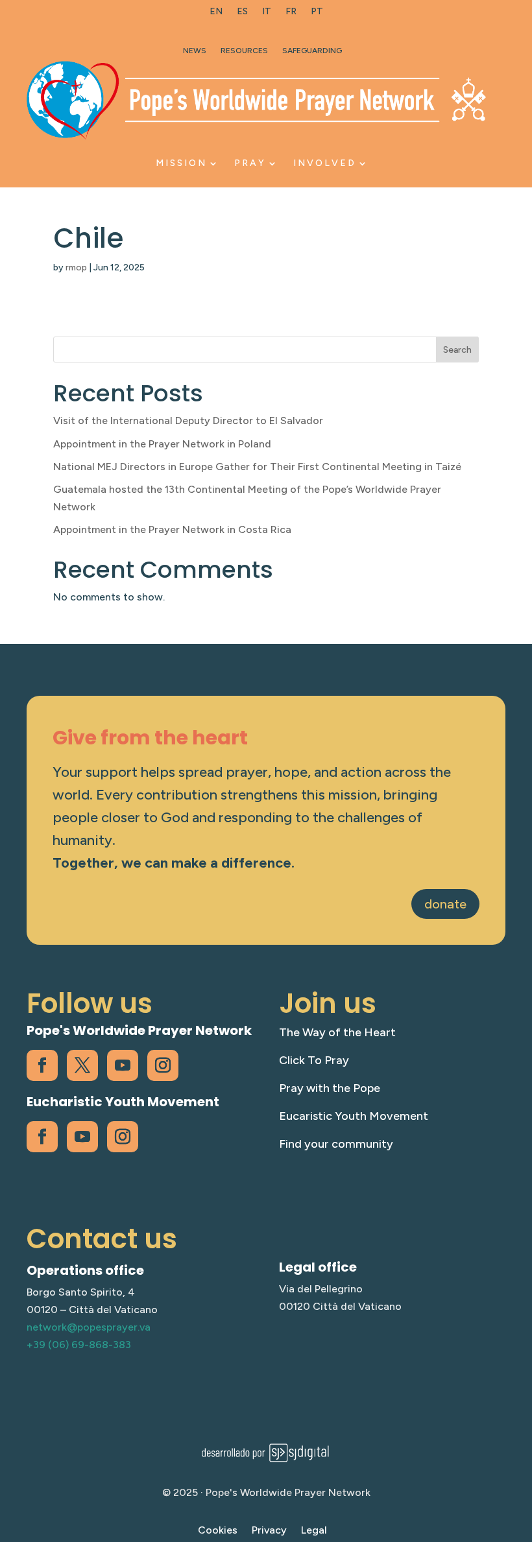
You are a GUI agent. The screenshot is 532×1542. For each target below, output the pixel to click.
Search (457, 349)
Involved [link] (324, 163)
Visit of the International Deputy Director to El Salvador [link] (188, 420)
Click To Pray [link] (314, 1060)
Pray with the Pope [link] (329, 1088)
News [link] (194, 50)
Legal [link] (314, 1531)
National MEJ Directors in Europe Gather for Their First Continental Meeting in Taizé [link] (257, 466)
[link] (216, 14)
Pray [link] (250, 163)
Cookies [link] (217, 1531)
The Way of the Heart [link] (337, 1032)
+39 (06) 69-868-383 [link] (79, 1344)
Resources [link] (244, 50)
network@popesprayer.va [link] (89, 1327)
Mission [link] (181, 163)
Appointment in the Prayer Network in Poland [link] (162, 444)
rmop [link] (76, 267)
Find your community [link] (336, 1144)
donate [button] (445, 904)
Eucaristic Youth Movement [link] (353, 1116)
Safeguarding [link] (312, 50)
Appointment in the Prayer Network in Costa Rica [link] (172, 529)
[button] (519, 1448)
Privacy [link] (269, 1531)
